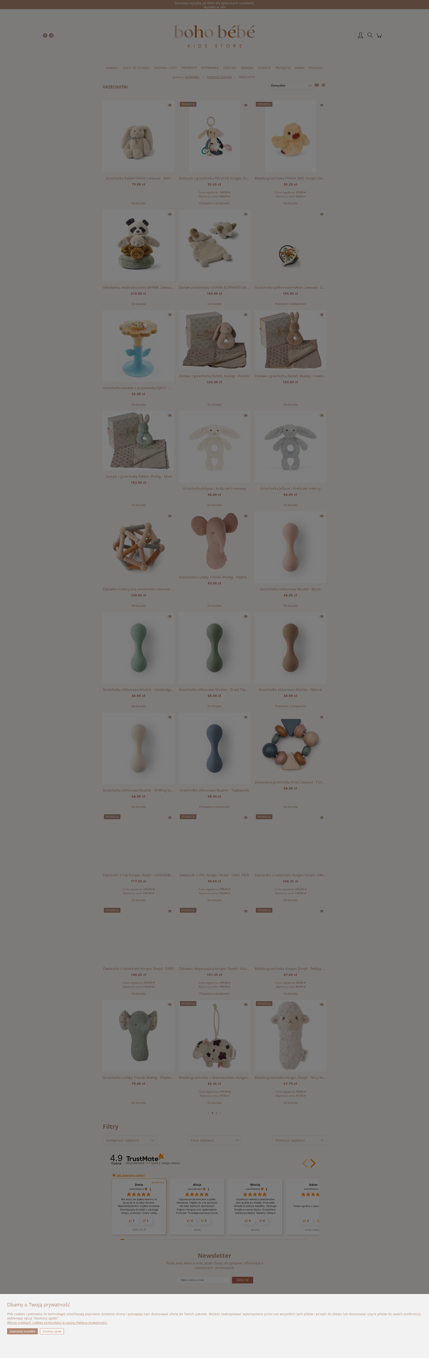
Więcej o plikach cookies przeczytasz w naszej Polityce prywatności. (57, 1323)
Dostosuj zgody (52, 1331)
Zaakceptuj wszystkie (22, 1331)
